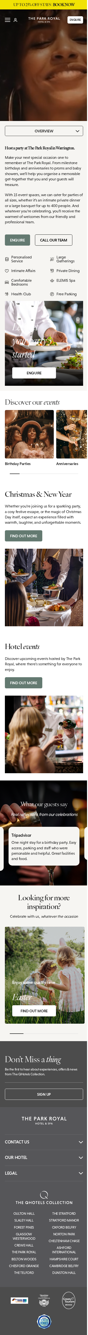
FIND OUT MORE (23, 536)
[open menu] (7, 20)
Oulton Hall (23, 1213)
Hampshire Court (64, 1259)
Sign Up (44, 1094)
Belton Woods (23, 1259)
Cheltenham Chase (64, 1241)
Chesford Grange (24, 1266)
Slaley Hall (23, 1220)
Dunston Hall (64, 1273)
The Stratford (64, 1213)
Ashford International (64, 1250)
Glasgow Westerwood (24, 1236)
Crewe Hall (23, 1245)
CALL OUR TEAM (53, 240)
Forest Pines (24, 1227)
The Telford (24, 1273)
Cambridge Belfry (64, 1266)
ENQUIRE (75, 20)
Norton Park (64, 1234)
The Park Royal (24, 1252)
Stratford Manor (64, 1220)
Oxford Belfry (64, 1227)
